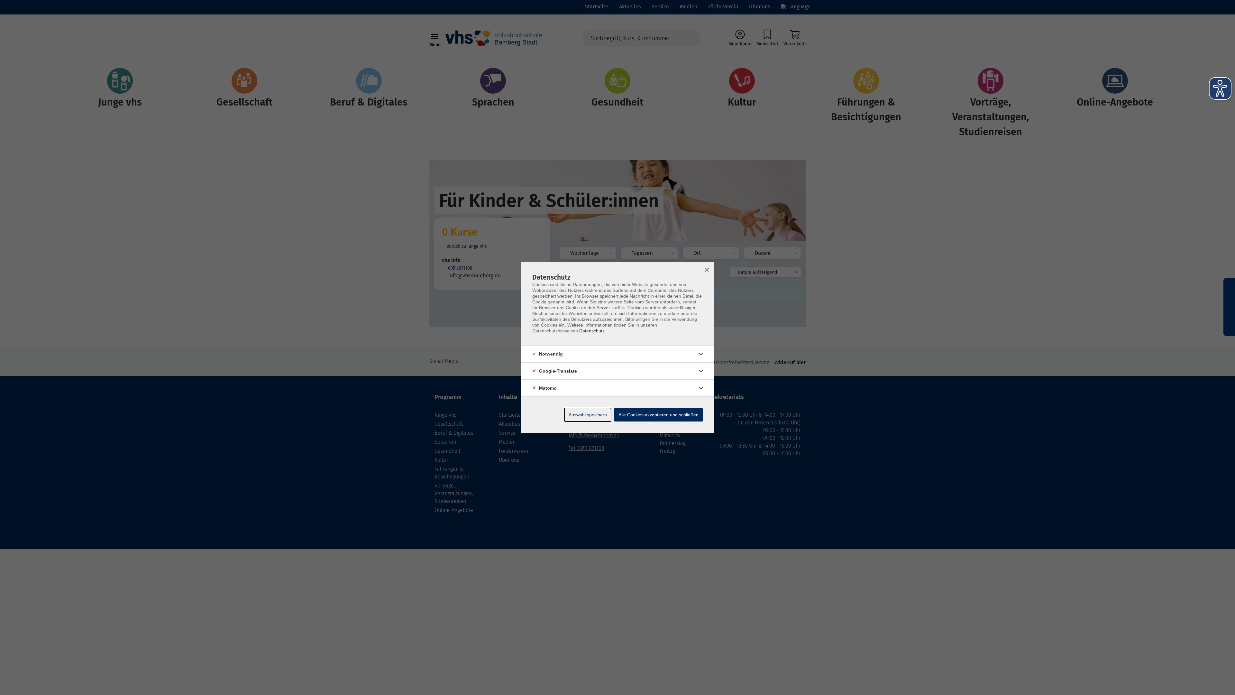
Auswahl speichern (588, 414)
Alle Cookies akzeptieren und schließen (658, 414)
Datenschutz (592, 330)
